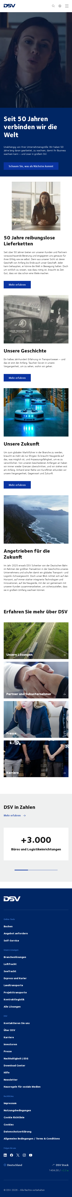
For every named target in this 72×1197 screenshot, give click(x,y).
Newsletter (11, 1080)
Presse (11, 733)
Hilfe (7, 1072)
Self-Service (11, 940)
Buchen (8, 926)
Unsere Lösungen (19, 654)
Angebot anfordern (16, 933)
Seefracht (10, 971)
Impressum (10, 1103)
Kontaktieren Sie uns (17, 1023)
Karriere (12, 772)
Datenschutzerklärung (17, 1131)
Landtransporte (13, 985)
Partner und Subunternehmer (28, 693)
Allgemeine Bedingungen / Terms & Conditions (32, 1138)
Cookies (9, 1124)
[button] (21, 870)
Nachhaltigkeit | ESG (16, 1058)
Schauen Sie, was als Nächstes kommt (31, 166)
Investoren (10, 1044)
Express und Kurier (15, 978)
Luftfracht (10, 964)
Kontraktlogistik (14, 999)
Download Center (14, 1065)
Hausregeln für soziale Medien (22, 1087)
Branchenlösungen (15, 957)
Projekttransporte (15, 992)
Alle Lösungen (12, 1007)
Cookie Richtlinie (14, 1117)
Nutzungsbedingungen (17, 1110)
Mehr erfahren (20, 284)
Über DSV (9, 1030)
